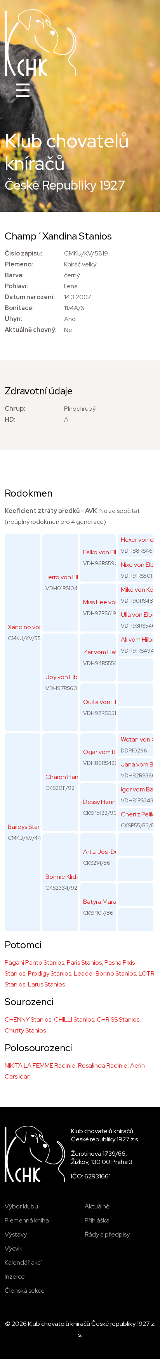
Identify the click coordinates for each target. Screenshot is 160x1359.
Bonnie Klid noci (67, 877)
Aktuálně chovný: (31, 330)
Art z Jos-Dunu (104, 852)
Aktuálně (97, 1206)
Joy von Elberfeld (70, 677)
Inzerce (15, 1276)
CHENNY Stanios (28, 1019)
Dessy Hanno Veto (109, 802)
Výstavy (16, 1234)
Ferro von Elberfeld (71, 577)
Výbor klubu (21, 1206)
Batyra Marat (101, 902)
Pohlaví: (16, 286)
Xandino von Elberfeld (39, 627)
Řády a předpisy (107, 1234)
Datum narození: (30, 297)
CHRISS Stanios (118, 1019)
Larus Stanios (46, 984)
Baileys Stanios (28, 827)
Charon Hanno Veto (73, 777)
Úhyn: (13, 319)
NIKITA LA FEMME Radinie (40, 1065)
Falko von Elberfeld (109, 552)
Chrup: (15, 409)
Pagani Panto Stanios (34, 962)
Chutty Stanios (25, 1030)
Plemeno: (19, 264)
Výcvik (14, 1248)
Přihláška (97, 1220)
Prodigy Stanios (49, 973)
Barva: (14, 275)
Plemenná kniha (27, 1220)
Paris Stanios (84, 962)
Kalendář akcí (23, 1262)
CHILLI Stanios (74, 1019)
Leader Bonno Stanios (105, 973)
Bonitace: (19, 308)
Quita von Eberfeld (109, 702)
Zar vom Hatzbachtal (112, 652)
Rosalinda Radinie (102, 1065)
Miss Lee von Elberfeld (114, 602)
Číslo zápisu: (23, 253)
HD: (10, 419)
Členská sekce (25, 1290)
